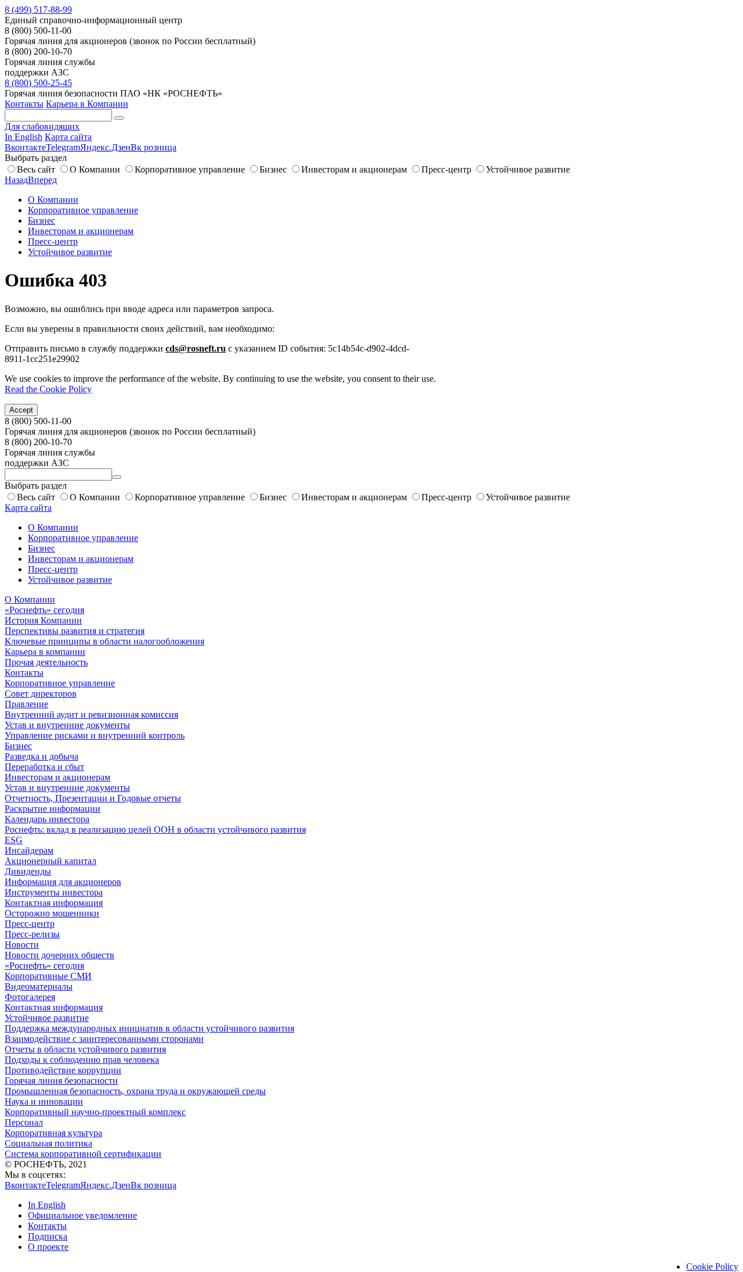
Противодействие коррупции (63, 1070)
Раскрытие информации (52, 809)
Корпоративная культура (53, 1133)
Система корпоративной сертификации (83, 1154)
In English (23, 137)
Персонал (24, 1122)
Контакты (24, 104)
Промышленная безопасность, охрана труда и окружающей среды (135, 1091)
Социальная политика (48, 1143)
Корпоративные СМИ (48, 976)
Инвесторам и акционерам (354, 169)
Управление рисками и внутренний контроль (95, 735)
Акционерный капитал (50, 861)
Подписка (47, 1236)
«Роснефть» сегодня (44, 610)
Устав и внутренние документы (67, 725)
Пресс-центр (446, 169)
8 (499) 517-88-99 (38, 10)
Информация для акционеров (63, 882)
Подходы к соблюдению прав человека (82, 1060)
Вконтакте (25, 147)
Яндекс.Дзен (105, 147)
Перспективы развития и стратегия (75, 631)
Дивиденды (28, 871)
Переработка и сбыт (44, 767)
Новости (22, 944)
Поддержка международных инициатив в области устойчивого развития (149, 1028)
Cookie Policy (712, 1266)
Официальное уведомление (82, 1215)
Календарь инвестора (47, 819)
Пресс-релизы (32, 934)
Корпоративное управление (190, 169)
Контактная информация (54, 903)
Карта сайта (68, 137)
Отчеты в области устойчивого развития (85, 1049)
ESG (14, 840)
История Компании (43, 620)
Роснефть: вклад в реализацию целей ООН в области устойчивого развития (155, 829)
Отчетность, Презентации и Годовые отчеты (93, 798)
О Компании (95, 169)
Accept (21, 410)
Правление (26, 704)
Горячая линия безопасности (61, 1080)
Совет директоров (41, 693)
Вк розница (153, 147)
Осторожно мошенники (52, 913)
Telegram (63, 147)
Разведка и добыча (41, 756)
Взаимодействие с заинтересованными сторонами (104, 1039)
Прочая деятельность (46, 662)
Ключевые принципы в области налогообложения (104, 641)
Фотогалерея (30, 997)
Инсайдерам (29, 850)
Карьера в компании (45, 652)
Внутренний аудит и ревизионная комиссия (91, 714)
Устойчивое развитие (528, 169)
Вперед (42, 180)
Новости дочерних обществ (59, 955)
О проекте (48, 1247)
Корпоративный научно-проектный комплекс (95, 1112)
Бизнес (273, 169)
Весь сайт (36, 169)
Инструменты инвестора (54, 892)
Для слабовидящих (42, 126)
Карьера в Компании (87, 104)
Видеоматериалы (39, 986)
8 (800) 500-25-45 (38, 83)
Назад (16, 180)
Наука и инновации (44, 1101)
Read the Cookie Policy (48, 389)
